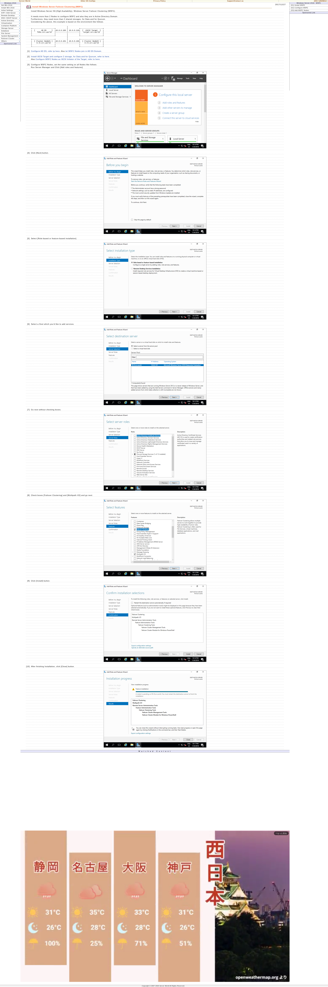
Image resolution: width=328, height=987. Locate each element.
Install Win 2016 (7, 8)
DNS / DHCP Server (9, 18)
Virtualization (6, 23)
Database (5, 31)
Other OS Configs (88, 1)
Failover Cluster (7, 38)
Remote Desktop (8, 15)
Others (4, 41)
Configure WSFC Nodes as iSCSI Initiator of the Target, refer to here (68, 59)
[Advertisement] (10, 83)
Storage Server (7, 28)
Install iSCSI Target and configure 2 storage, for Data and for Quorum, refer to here (70, 56)
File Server (5, 33)
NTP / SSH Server (8, 13)
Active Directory (7, 21)
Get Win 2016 (6, 5)
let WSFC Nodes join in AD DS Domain (83, 51)
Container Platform (9, 26)
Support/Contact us (235, 1)
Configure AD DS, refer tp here (45, 51)
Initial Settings (7, 10)
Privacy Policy (159, 1)
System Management (9, 36)
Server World (24, 1)
